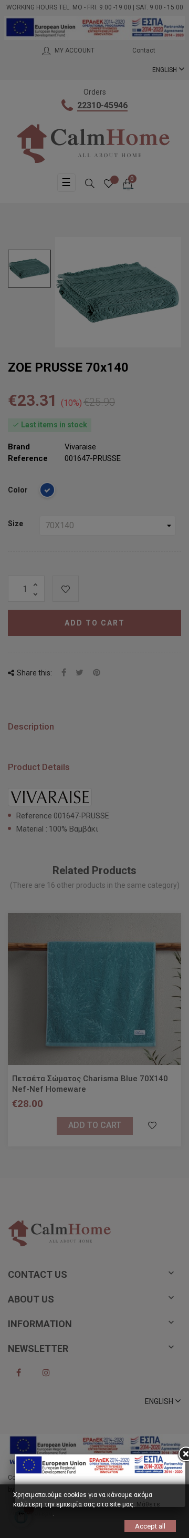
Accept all (150, 1526)
